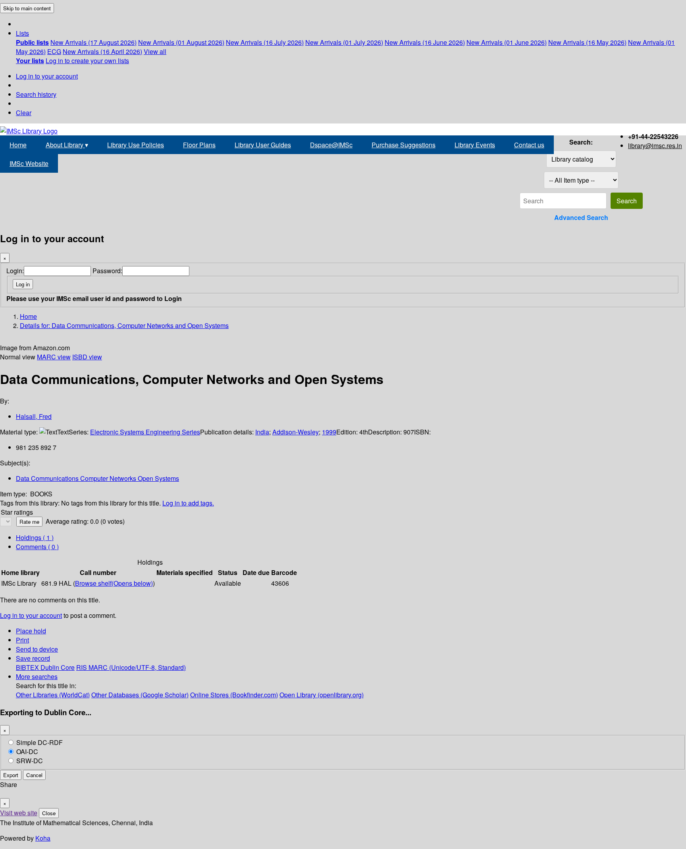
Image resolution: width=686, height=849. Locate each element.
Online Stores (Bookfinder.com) (234, 694)
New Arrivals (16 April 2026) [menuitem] (102, 51)
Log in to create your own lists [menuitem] (87, 60)
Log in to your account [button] (31, 615)
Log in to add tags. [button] (188, 502)
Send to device (37, 649)
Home (18, 144)
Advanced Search (581, 217)
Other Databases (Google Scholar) (140, 694)
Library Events (475, 144)
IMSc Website (29, 163)
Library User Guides (263, 144)
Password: (107, 270)
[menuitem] (32, 42)
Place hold (31, 630)
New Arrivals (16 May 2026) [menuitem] (587, 42)
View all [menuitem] (155, 51)
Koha (42, 838)
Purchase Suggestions (403, 144)
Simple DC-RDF (39, 742)
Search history (36, 94)
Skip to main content (27, 8)
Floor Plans (199, 144)
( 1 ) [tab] (35, 537)
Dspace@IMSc (331, 144)
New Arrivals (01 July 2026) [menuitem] (344, 42)
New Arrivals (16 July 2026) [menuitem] (265, 42)
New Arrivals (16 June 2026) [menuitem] (425, 42)
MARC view (54, 356)
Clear (23, 112)
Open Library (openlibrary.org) (321, 694)
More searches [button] (37, 676)
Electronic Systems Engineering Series (145, 431)
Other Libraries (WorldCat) (53, 694)
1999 (329, 431)
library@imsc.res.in (655, 145)
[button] (22, 33)
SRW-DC (29, 760)
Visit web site (18, 812)
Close (49, 813)
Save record (33, 658)
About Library (67, 144)
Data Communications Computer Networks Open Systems (97, 478)
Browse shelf (114, 583)
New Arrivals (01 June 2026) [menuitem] (506, 42)
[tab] (37, 546)
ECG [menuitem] (54, 51)
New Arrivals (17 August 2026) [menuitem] (93, 42)
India (262, 431)
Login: (15, 270)
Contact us (529, 144)
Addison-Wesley (295, 431)
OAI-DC (27, 751)
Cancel (34, 775)
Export (10, 775)
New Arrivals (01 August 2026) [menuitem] (181, 42)
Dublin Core (57, 667)
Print (22, 639)
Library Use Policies (135, 144)
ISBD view (87, 356)
